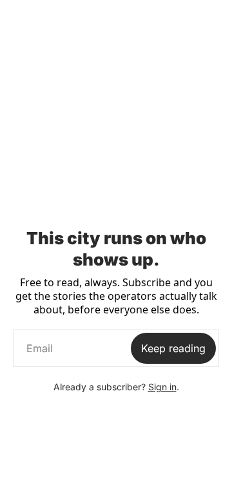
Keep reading (173, 348)
